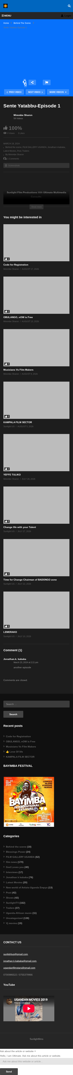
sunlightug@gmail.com (15, 954)
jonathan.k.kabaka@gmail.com (19, 961)
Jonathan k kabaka (56, 147)
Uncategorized (14, 918)
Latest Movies (14, 882)
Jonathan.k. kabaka (14, 659)
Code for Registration (15, 264)
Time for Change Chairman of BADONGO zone (30, 579)
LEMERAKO (10, 632)
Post (19, 151)
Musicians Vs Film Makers (18, 369)
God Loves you (15, 867)
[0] (25, 84)
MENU (7, 15)
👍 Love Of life (14, 751)
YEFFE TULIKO (12, 474)
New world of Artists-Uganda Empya (27, 887)
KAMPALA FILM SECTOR (17, 422)
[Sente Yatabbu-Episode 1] (36, 242)
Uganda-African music (19, 913)
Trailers (25, 151)
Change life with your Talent (19, 527)
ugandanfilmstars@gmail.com (19, 967)
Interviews (12, 872)
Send (9, 1071)
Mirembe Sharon (23, 115)
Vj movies (11, 923)
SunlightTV (12, 902)
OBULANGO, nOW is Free (18, 317)
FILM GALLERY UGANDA (35, 147)
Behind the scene (13, 147)
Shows (10, 897)
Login (67, 15)
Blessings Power (15, 851)
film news (11, 862)
